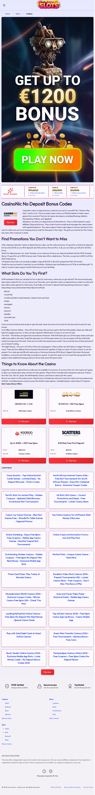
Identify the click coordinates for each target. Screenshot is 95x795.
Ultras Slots (55, 193)
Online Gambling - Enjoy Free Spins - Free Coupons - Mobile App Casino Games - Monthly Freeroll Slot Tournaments (24, 539)
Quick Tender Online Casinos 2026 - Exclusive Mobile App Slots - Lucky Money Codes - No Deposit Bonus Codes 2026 (24, 658)
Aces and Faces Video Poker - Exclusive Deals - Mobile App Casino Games (71, 597)
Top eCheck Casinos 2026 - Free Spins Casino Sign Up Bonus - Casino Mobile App (71, 616)
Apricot (8, 714)
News (18, 14)
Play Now (10, 222)
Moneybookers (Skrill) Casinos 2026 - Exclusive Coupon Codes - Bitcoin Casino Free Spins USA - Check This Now (24, 599)
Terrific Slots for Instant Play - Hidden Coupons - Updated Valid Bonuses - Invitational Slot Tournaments (24, 498)
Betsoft (8, 707)
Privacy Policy (88, 787)
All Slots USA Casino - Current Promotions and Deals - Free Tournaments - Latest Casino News (71, 498)
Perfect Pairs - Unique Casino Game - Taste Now (71, 556)
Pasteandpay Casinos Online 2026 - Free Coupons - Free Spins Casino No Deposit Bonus (71, 656)
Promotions (57, 711)
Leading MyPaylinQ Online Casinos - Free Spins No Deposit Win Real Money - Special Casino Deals (24, 616)
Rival (6, 711)
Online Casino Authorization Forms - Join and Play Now (71, 536)
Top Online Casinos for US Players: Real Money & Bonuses (71, 516)
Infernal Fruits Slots (34, 193)
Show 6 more (7, 744)
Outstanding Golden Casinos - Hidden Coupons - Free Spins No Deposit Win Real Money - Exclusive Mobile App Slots (24, 559)
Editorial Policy (56, 787)
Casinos (5, 699)
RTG (6, 732)
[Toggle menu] (4, 5)
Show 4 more (7, 718)
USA (54, 714)
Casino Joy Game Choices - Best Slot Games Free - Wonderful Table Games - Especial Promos (24, 518)
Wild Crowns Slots (75, 193)
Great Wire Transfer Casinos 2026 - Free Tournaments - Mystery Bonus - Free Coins (71, 636)
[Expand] (3, 729)
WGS (7, 703)
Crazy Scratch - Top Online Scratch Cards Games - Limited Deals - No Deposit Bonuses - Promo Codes (24, 478)
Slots (54, 707)
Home (7, 14)
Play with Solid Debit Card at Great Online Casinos (24, 635)
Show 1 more (54, 718)
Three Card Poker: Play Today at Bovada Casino (24, 576)
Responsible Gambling (72, 787)
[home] (50, 8)
